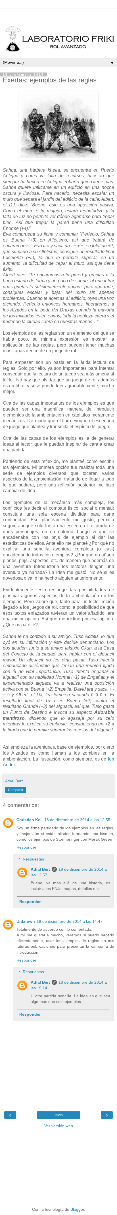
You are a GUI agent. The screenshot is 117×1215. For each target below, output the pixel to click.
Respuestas (33, 859)
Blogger (77, 1209)
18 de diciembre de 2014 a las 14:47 (70, 921)
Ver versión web (58, 1126)
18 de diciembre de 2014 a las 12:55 (77, 819)
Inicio (59, 1115)
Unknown (25, 921)
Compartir (15, 790)
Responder (26, 847)
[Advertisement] (58, 15)
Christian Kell (29, 819)
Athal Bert (40, 869)
